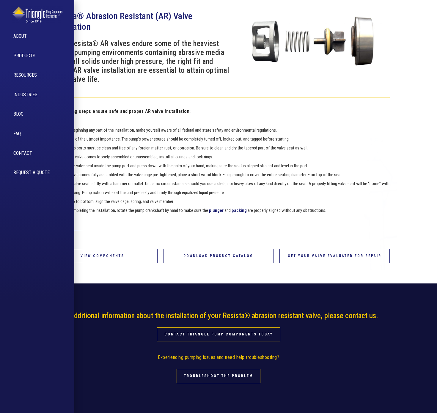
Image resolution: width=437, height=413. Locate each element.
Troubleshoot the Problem (218, 376)
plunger (216, 210)
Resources (25, 75)
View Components (102, 256)
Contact (22, 153)
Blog (18, 114)
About (20, 36)
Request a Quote (31, 172)
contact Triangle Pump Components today (218, 334)
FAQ (17, 133)
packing (239, 210)
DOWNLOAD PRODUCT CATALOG (218, 256)
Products (24, 56)
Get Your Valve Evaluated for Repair (334, 256)
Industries (25, 94)
